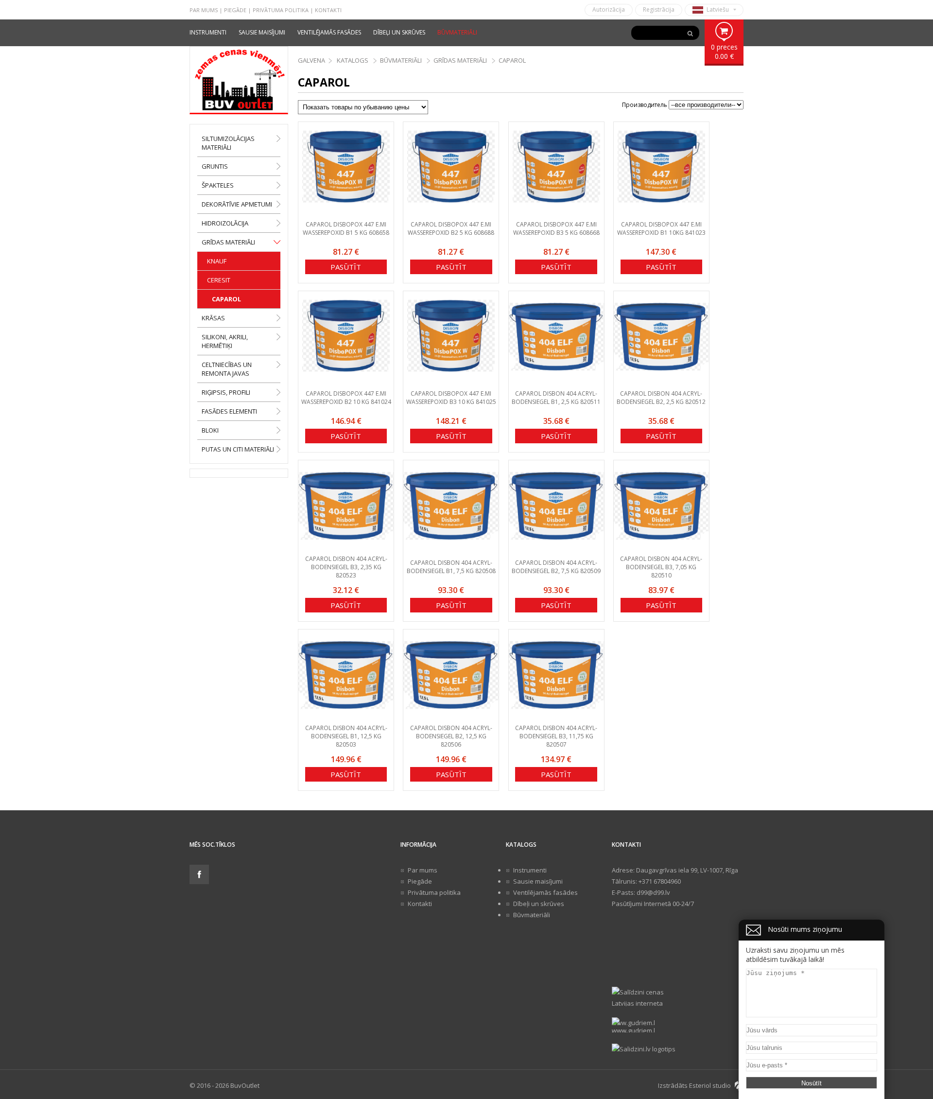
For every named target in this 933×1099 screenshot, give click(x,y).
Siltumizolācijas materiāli (228, 143)
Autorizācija (608, 9)
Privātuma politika (281, 10)
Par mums (204, 10)
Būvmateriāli (457, 32)
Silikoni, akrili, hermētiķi (225, 341)
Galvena (311, 60)
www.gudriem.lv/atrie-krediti (633, 1025)
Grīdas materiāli (228, 242)
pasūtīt (345, 267)
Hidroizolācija (225, 223)
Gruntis (215, 166)
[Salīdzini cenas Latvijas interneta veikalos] (677, 996)
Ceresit (218, 280)
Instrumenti (208, 32)
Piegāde (235, 10)
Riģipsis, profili (226, 392)
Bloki (210, 430)
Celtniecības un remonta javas (227, 369)
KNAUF (216, 261)
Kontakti (328, 10)
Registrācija (658, 9)
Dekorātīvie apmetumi (237, 204)
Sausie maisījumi (262, 32)
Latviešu (718, 9)
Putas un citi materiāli (238, 449)
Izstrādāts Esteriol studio (694, 1085)
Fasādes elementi (229, 411)
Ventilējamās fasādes (329, 32)
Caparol (226, 299)
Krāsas (213, 318)
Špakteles (218, 185)
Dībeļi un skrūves (399, 32)
